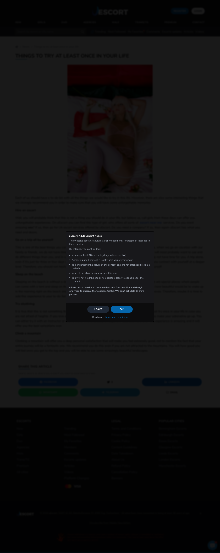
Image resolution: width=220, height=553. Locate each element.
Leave (98, 309)
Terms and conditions (116, 317)
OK (122, 309)
